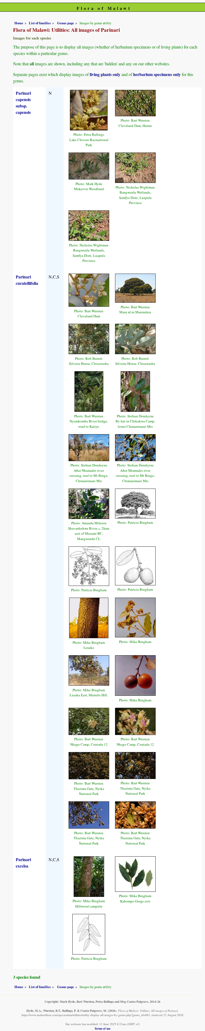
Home (18, 23)
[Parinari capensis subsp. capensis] (89, 109)
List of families (40, 23)
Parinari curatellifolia (27, 280)
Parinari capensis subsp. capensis (23, 102)
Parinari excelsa (23, 862)
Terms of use (102, 1028)
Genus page (65, 23)
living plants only (105, 74)
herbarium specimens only (157, 74)
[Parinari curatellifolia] (89, 289)
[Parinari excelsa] (89, 876)
